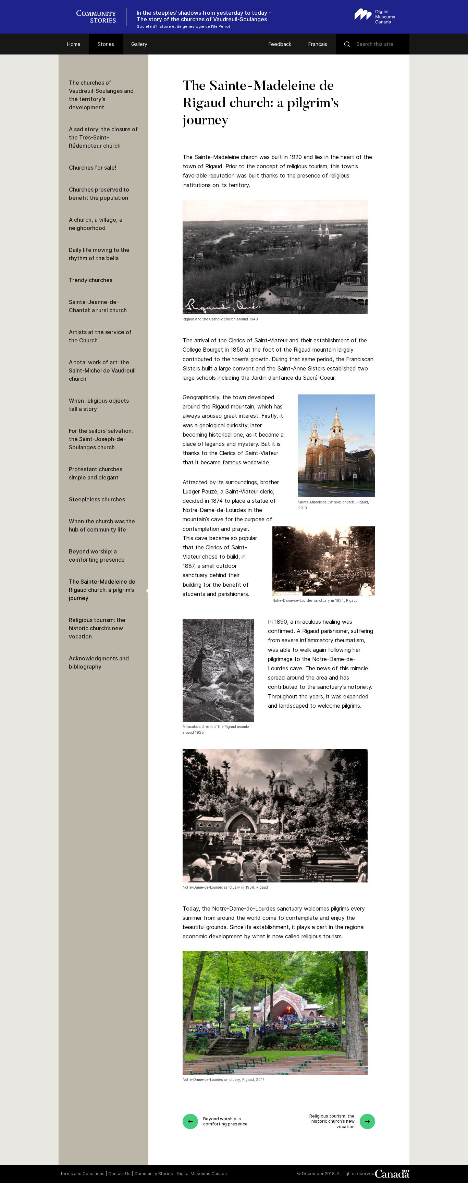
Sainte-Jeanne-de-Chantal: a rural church (98, 306)
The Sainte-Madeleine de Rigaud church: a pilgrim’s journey (102, 589)
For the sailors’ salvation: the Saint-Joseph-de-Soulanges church (101, 439)
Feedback (280, 44)
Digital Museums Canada (202, 1173)
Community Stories (153, 1173)
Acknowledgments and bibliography (99, 662)
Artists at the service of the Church (100, 336)
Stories (106, 44)
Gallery (139, 44)
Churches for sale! (92, 167)
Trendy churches (90, 280)
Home (74, 44)
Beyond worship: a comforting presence (97, 555)
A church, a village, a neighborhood (95, 223)
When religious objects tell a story (99, 404)
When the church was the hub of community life (102, 525)
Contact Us (119, 1173)
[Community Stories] (99, 17)
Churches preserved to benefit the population (99, 193)
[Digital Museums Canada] (375, 16)
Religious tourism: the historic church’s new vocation (97, 628)
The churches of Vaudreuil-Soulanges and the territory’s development (101, 95)
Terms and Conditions (82, 1173)
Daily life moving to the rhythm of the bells (99, 253)
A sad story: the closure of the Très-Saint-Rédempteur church (103, 137)
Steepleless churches (97, 499)
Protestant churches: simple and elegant (96, 473)
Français (317, 44)
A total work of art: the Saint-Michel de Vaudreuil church (102, 370)
